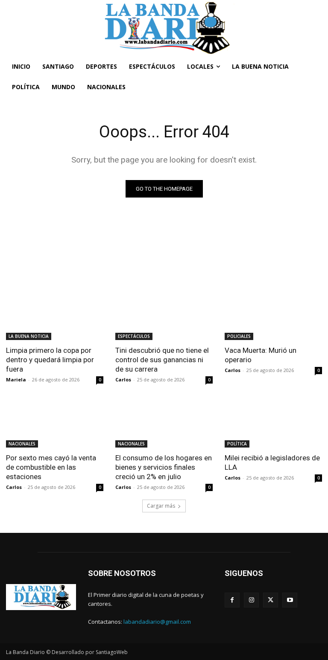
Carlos (123, 379)
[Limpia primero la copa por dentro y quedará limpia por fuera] (54, 315)
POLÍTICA (237, 444)
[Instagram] (251, 600)
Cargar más (161, 505)
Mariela (16, 379)
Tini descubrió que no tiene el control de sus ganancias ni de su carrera (162, 359)
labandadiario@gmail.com (157, 621)
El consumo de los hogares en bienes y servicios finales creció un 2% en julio (163, 467)
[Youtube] (289, 600)
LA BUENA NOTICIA (29, 336)
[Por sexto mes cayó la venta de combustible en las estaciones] (54, 423)
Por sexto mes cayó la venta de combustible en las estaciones (51, 467)
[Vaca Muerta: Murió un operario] (273, 315)
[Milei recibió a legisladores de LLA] (273, 423)
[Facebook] (232, 600)
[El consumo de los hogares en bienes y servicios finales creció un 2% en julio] (164, 423)
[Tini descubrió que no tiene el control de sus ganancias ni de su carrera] (164, 315)
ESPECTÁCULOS (134, 336)
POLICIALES (239, 336)
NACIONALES (22, 444)
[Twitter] (270, 600)
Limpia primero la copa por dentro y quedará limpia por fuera (50, 359)
